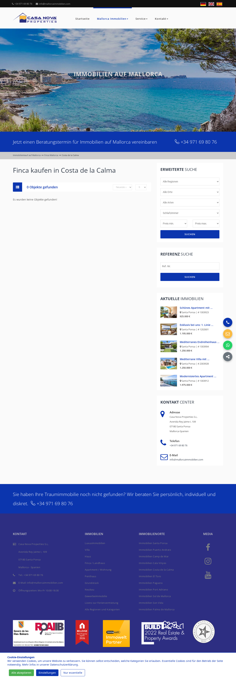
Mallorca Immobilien (111, 18)
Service (141, 18)
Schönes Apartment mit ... (196, 307)
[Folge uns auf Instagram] (208, 561)
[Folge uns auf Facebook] (208, 547)
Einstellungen (47, 672)
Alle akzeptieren (21, 672)
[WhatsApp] (227, 345)
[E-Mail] (227, 333)
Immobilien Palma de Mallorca (157, 609)
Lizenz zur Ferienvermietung (101, 602)
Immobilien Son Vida (151, 602)
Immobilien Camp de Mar (154, 556)
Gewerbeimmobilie (96, 596)
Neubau (89, 589)
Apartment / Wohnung (98, 569)
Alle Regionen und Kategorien (102, 609)
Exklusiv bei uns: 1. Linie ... (196, 325)
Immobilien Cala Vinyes (152, 563)
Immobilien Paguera (151, 583)
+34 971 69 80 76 (23, 3)
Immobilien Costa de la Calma (156, 569)
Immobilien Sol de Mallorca (155, 596)
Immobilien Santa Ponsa (153, 543)
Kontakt (160, 18)
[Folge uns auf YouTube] (208, 574)
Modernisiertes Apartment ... (198, 376)
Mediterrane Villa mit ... (194, 359)
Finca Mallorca (51, 155)
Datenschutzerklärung (64, 664)
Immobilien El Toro (150, 576)
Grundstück (92, 583)
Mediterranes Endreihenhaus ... (199, 342)
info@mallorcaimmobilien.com (54, 3)
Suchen (190, 234)
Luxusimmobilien (95, 543)
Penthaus (90, 576)
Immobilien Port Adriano (153, 589)
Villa (87, 549)
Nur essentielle (72, 672)
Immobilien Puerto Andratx (155, 549)
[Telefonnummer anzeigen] (227, 322)
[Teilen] (227, 356)
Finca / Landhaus (95, 563)
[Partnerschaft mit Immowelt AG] (116, 633)
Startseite (82, 18)
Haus (88, 556)
